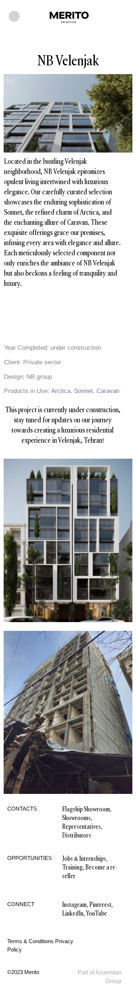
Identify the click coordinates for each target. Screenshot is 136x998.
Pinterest (100, 905)
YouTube (96, 913)
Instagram (74, 905)
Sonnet (83, 391)
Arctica (59, 391)
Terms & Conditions (30, 941)
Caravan (107, 391)
